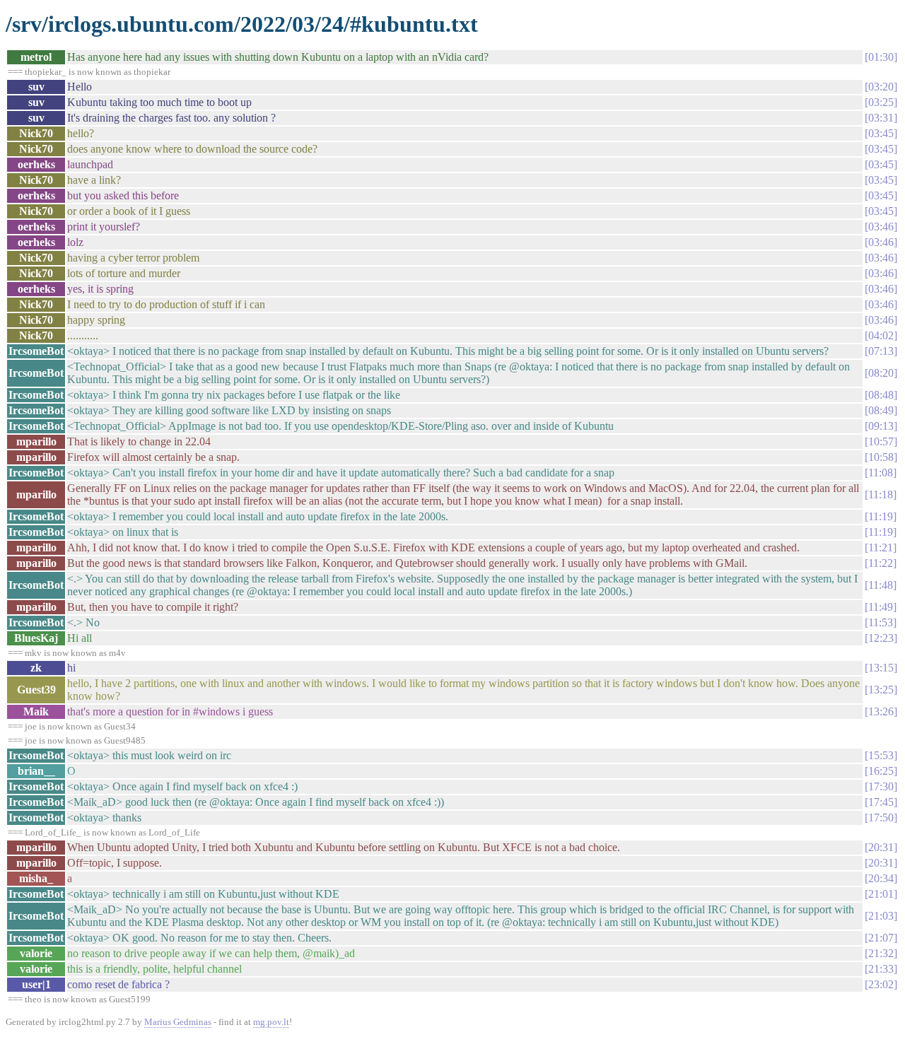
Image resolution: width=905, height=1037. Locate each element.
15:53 (881, 755)
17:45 (881, 802)
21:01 (881, 894)
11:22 (880, 563)
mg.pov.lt (271, 1022)
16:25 (881, 771)
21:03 (881, 916)
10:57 (881, 441)
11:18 (880, 494)
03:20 (881, 87)
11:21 (880, 547)
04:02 (881, 335)
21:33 (881, 969)
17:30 (881, 786)
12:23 (881, 638)
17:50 (881, 818)
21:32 (881, 953)
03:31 (881, 118)
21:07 (881, 938)
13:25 (881, 690)
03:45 (881, 133)
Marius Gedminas (177, 1022)
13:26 (881, 711)
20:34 (881, 878)
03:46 (881, 227)
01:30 (881, 57)
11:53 (880, 622)
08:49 (881, 410)
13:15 (881, 668)
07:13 (881, 351)
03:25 (881, 102)
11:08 (880, 473)
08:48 (881, 395)
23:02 (881, 984)
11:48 (880, 585)
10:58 (881, 457)
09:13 (881, 426)
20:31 (881, 847)
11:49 (880, 607)
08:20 (881, 373)
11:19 (880, 516)
